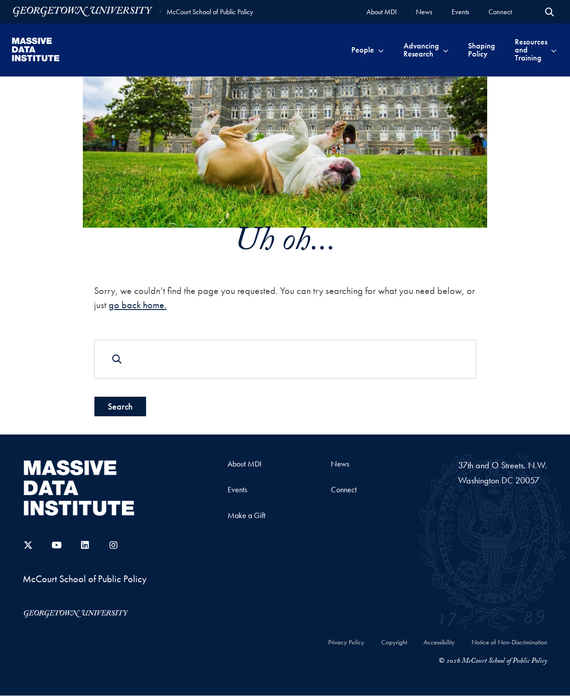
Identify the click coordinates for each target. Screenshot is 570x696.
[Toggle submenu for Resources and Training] (553, 50)
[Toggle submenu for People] (381, 50)
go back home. (138, 304)
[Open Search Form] (549, 12)
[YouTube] (56, 545)
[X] (28, 545)
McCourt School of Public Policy (210, 11)
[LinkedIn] (85, 545)
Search (120, 406)
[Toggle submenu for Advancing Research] (445, 50)
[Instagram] (113, 545)
